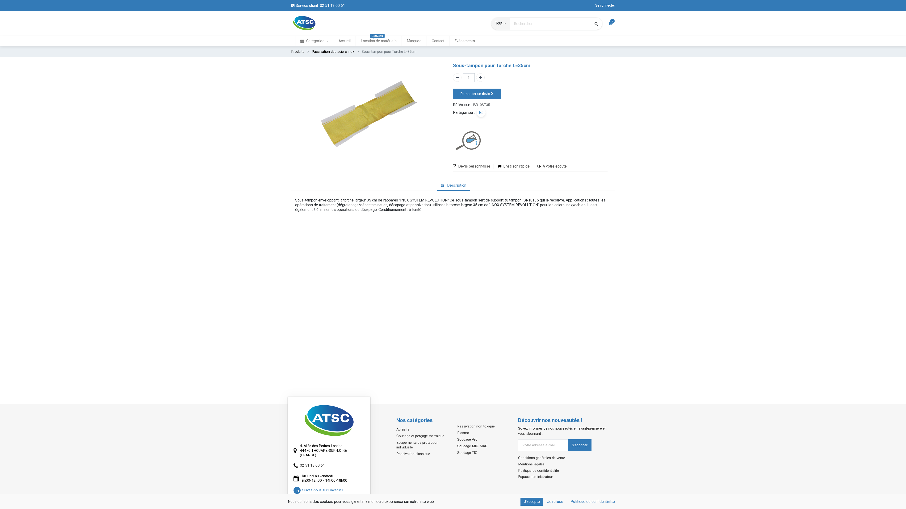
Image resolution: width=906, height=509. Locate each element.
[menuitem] (314, 41)
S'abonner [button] (579, 445)
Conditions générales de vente (541, 458)
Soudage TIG (467, 453)
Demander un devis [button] (476, 94)
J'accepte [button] (532, 501)
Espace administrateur (535, 477)
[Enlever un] (457, 77)
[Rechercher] (596, 24)
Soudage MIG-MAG (472, 446)
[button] (500, 24)
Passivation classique (413, 454)
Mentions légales (531, 464)
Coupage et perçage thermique (420, 436)
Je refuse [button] (555, 501)
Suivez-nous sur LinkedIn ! (322, 490)
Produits (297, 51)
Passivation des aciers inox (333, 51)
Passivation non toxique (476, 426)
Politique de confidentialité (538, 470)
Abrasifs (403, 429)
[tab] (453, 186)
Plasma (463, 433)
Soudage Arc (467, 439)
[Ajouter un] (480, 77)
